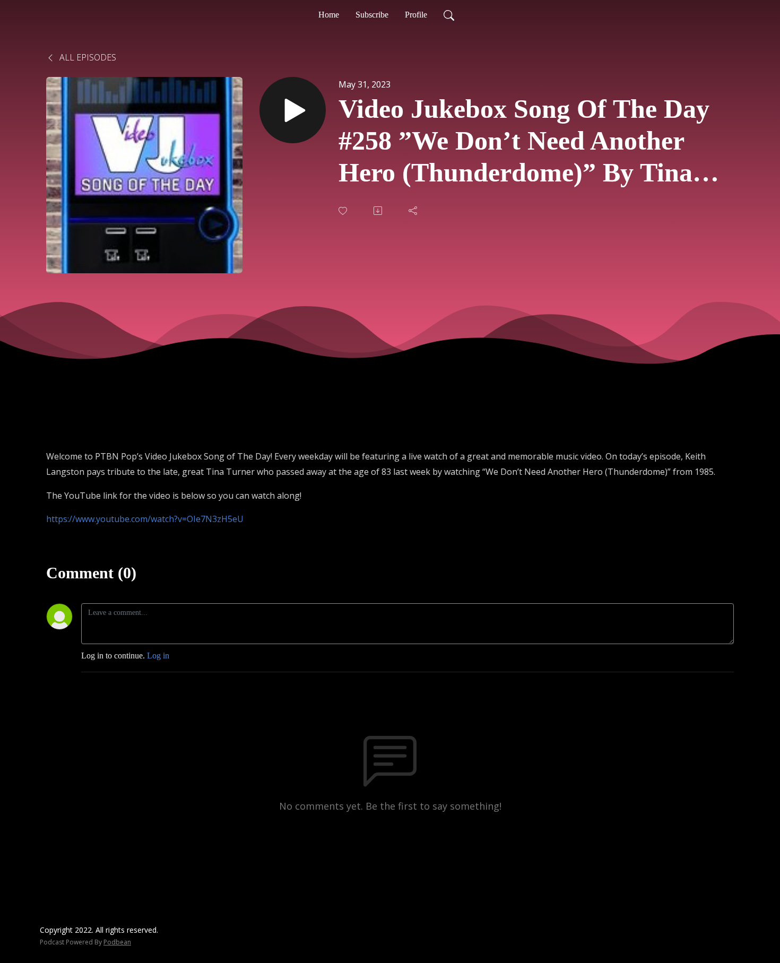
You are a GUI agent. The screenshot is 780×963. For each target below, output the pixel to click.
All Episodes (86, 57)
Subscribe (372, 14)
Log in (158, 655)
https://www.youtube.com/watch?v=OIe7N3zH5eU (145, 519)
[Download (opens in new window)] (378, 210)
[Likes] (343, 210)
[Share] (414, 210)
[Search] (448, 14)
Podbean (117, 942)
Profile (416, 14)
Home (328, 14)
